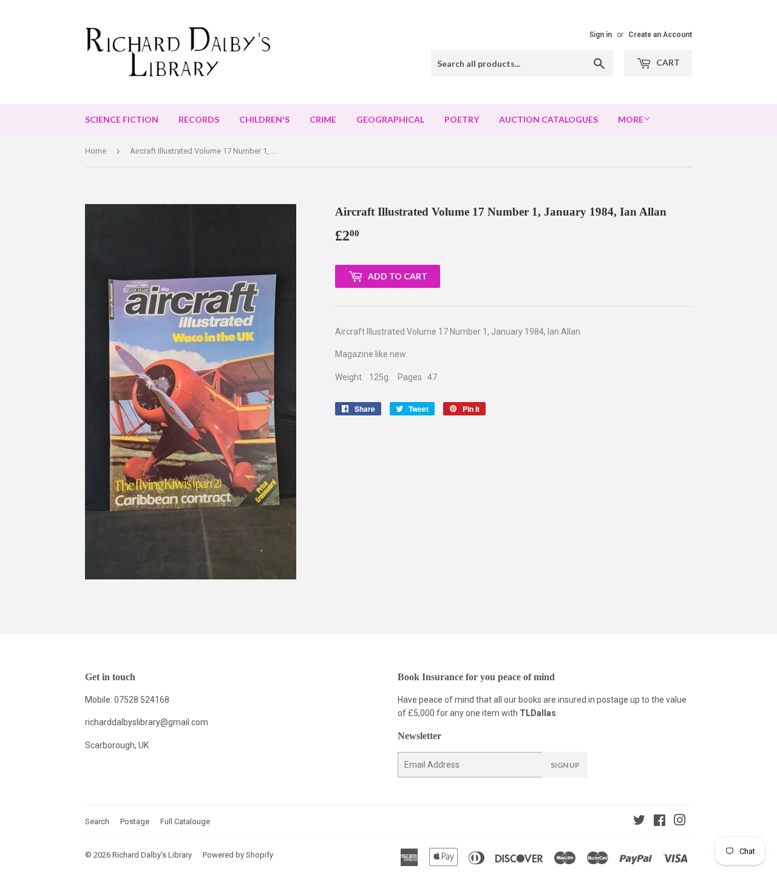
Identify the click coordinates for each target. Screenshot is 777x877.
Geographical (390, 119)
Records (198, 119)
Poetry (461, 119)
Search (97, 821)
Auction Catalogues (548, 119)
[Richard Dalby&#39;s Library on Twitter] (639, 822)
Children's (264, 119)
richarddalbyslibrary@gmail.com (146, 722)
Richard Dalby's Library (152, 854)
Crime (323, 119)
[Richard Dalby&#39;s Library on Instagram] (680, 822)
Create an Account (660, 34)
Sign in (600, 34)
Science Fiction (121, 119)
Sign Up (565, 765)
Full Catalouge (185, 821)
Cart (667, 62)
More (630, 119)
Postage (134, 821)
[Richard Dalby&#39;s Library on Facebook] (659, 822)
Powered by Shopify (238, 854)
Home (95, 150)
